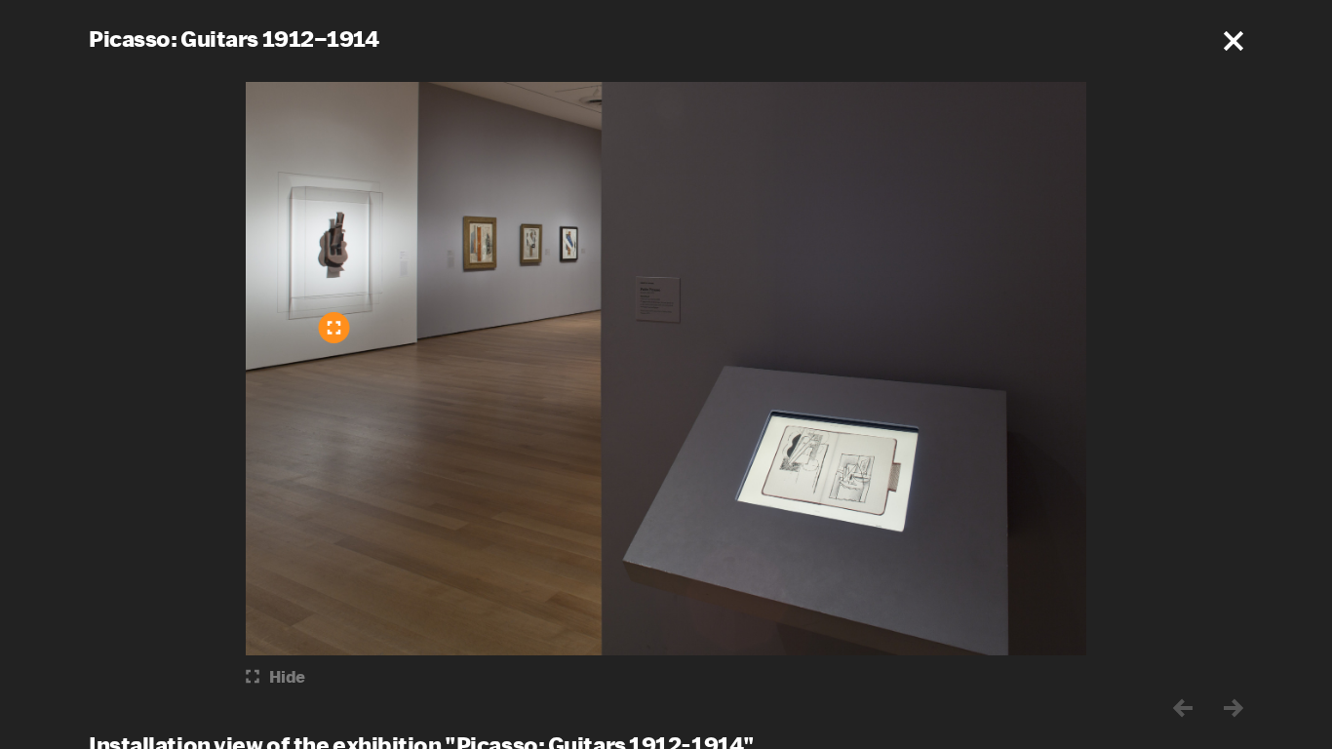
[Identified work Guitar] (334, 327)
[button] (1233, 41)
